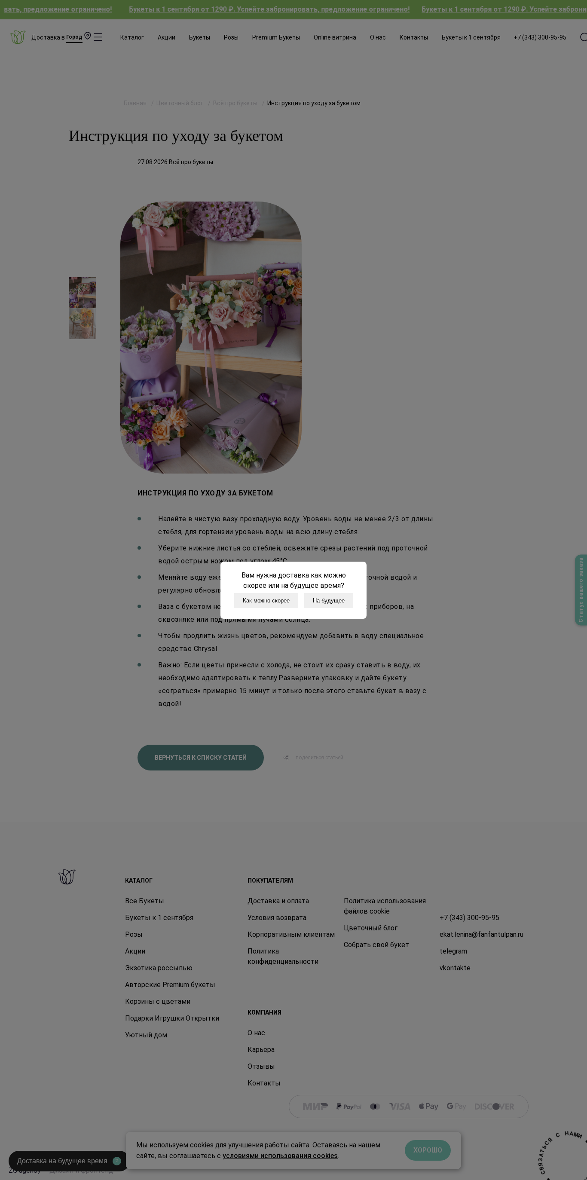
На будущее (329, 600)
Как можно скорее (266, 600)
